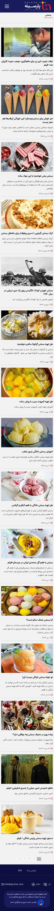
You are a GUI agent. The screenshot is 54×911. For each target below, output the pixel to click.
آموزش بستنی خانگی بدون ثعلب (37, 452)
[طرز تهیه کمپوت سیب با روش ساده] (27, 382)
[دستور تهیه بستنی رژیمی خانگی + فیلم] (27, 819)
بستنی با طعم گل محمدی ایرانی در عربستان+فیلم (30, 563)
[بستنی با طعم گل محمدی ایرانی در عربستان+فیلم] (27, 543)
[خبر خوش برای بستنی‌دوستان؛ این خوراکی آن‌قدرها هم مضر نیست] (27, 99)
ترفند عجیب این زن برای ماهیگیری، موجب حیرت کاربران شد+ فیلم (27, 63)
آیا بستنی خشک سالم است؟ (39, 620)
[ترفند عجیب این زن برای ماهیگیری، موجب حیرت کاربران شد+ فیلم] (27, 42)
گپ (49, 884)
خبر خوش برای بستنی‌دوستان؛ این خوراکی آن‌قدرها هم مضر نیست (28, 120)
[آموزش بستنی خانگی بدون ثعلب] (27, 432)
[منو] (7, 6)
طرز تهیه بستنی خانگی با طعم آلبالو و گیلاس (32, 505)
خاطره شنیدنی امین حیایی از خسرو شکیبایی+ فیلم (30, 788)
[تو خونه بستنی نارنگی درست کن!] (27, 658)
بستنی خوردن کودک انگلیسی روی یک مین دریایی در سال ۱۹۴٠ (28, 292)
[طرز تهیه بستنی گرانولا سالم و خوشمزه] (27, 325)
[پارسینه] (36, 6)
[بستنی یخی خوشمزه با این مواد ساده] (27, 157)
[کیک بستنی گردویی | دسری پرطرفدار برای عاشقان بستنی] (27, 214)
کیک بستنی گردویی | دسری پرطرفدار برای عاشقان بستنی (27, 233)
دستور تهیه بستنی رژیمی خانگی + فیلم (35, 838)
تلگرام (38, 884)
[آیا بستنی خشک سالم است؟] (27, 600)
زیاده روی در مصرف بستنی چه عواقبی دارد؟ (33, 734)
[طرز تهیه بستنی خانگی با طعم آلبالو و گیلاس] (27, 486)
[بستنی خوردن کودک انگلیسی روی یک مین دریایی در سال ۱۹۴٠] (27, 271)
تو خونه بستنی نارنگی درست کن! (37, 677)
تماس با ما (31, 870)
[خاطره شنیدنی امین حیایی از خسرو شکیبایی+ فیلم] (27, 769)
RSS (20, 870)
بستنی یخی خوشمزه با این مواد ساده (35, 176)
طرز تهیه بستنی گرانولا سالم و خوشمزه (35, 344)
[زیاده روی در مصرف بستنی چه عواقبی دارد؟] (27, 715)
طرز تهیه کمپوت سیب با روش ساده (36, 402)
